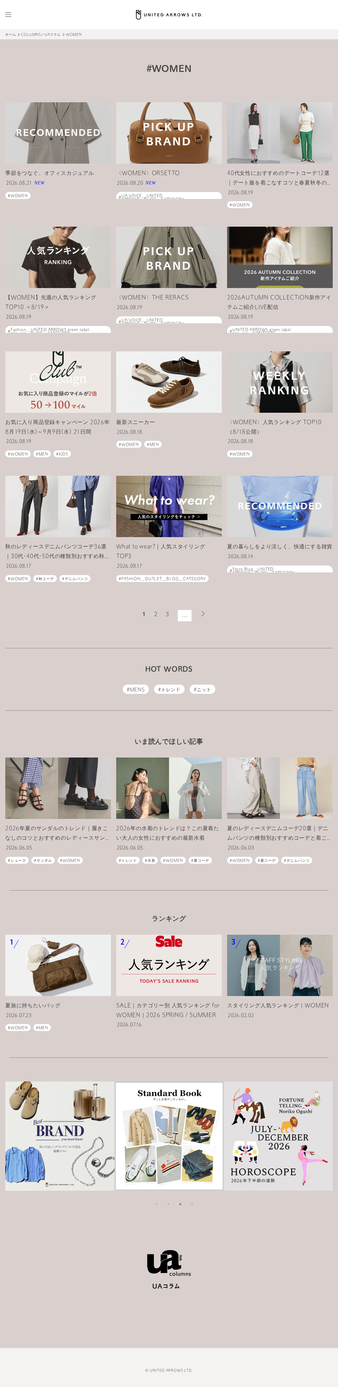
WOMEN (19, 196)
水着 (151, 861)
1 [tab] (156, 1204)
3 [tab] (180, 1204)
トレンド (171, 690)
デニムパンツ (76, 579)
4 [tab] (192, 1204)
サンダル (44, 861)
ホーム (10, 35)
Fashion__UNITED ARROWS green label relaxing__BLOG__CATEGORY (50, 332)
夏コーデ (201, 861)
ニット (204, 690)
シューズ (18, 861)
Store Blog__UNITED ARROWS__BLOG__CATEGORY (263, 571)
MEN (43, 454)
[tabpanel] (60, 1136)
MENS (137, 690)
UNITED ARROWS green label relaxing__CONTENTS (261, 332)
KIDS (63, 454)
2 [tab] (168, 1204)
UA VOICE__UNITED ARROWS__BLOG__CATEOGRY (152, 198)
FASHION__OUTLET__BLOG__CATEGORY (163, 579)
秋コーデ (46, 579)
